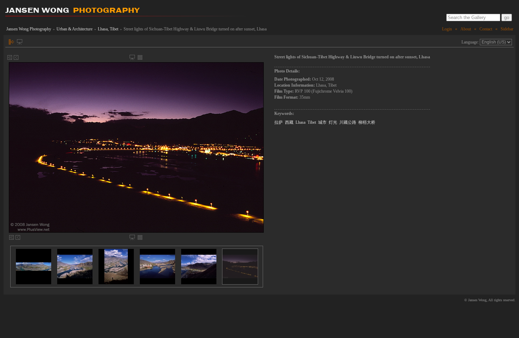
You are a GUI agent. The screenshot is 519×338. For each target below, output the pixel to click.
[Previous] (16, 57)
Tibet (312, 122)
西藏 (289, 122)
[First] (9, 57)
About (465, 29)
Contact (485, 29)
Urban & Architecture (74, 29)
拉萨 (278, 122)
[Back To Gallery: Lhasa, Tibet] (140, 57)
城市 (322, 122)
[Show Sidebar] (11, 42)
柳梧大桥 (366, 122)
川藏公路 (347, 122)
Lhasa (300, 122)
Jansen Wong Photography (28, 29)
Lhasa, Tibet (108, 29)
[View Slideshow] (19, 42)
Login (447, 29)
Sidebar (507, 29)
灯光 (333, 122)
